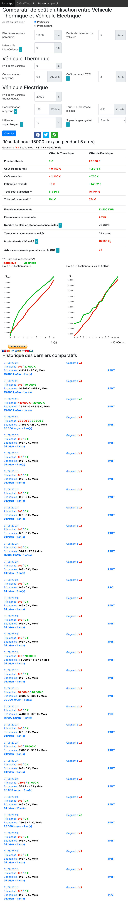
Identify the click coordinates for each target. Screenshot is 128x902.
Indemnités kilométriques (11, 47)
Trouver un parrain (48, 3)
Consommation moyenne (11, 76)
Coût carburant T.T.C (78, 76)
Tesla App (7, 3)
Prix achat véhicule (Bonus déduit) (13, 96)
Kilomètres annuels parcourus (13, 35)
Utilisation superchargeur (12, 122)
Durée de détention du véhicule (79, 35)
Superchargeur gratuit (79, 122)
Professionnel (45, 25)
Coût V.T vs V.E (25, 3)
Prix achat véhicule (13, 65)
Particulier (43, 22)
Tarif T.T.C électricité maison (78, 108)
